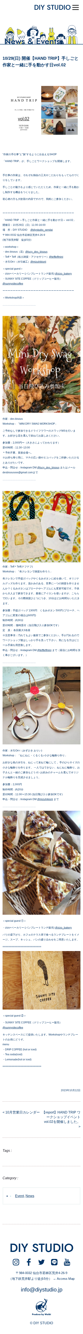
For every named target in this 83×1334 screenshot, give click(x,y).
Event (19, 1196)
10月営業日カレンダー (22, 1112)
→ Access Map (63, 1278)
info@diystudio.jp (41, 1289)
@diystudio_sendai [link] (41, 229)
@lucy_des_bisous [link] (36, 251)
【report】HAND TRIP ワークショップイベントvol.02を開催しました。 (61, 1117)
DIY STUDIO (52, 7)
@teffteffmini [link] (56, 256)
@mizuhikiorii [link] (38, 261)
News (30, 1196)
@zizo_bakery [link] (63, 273)
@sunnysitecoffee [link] (13, 283)
